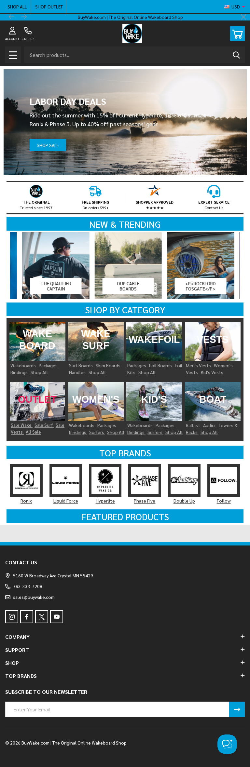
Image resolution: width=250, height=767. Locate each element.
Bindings (19, 372)
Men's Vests (199, 365)
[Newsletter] (237, 709)
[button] (36, 197)
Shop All (17, 6)
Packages (49, 365)
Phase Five (144, 501)
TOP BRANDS (21, 675)
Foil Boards (161, 365)
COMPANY (17, 636)
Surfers (97, 432)
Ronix (26, 501)
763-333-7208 (27, 586)
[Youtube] (57, 617)
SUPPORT (17, 649)
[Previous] (12, 17)
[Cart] (237, 33)
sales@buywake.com (34, 597)
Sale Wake (22, 425)
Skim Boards (108, 365)
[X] (42, 617)
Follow (224, 501)
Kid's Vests (212, 372)
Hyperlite (105, 501)
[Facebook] (27, 617)
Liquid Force (65, 501)
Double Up (184, 501)
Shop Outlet (49, 6)
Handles (78, 372)
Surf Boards (81, 365)
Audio (209, 425)
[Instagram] (12, 617)
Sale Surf (44, 425)
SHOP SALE (48, 145)
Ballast (193, 425)
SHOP (12, 662)
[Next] (24, 17)
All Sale (33, 432)
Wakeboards (23, 365)
